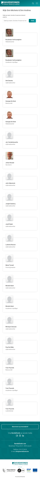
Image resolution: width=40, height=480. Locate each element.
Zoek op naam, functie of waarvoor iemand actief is (14, 16)
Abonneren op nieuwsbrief (20, 426)
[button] (37, 3)
